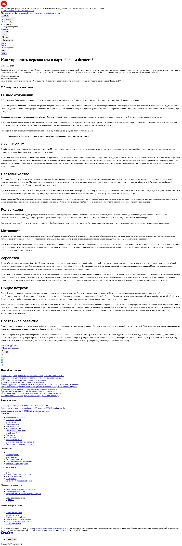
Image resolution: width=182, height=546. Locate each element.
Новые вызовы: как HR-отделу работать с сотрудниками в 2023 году (30, 396)
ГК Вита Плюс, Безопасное (39, 411)
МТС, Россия (42, 405)
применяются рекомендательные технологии (50, 528)
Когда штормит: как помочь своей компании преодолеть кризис (28, 391)
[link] (5, 37)
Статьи (4, 54)
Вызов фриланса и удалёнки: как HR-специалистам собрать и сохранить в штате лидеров (39, 387)
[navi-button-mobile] (3, 51)
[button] (3, 43)
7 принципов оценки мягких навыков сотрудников (22, 382)
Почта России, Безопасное (62, 408)
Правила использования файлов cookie (43, 13)
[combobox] (11, 539)
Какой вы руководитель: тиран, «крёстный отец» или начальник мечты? (31, 378)
